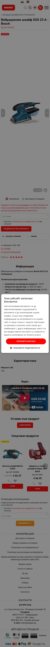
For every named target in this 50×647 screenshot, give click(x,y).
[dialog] (25, 323)
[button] (25, 347)
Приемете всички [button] (26, 341)
